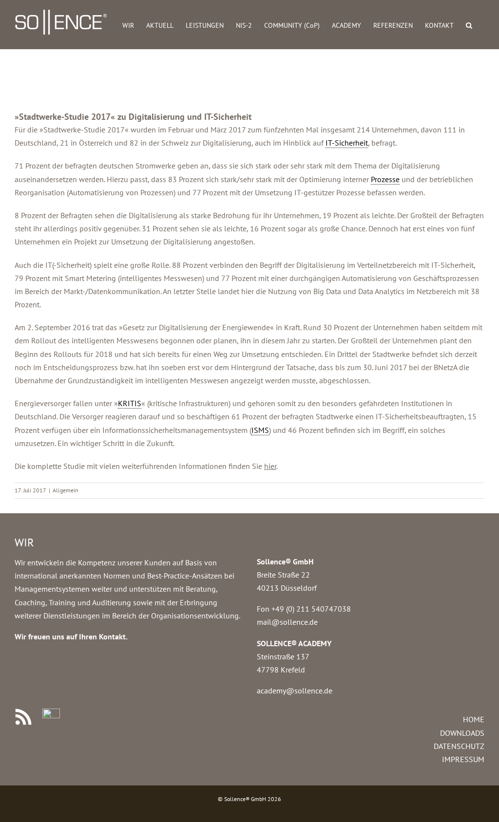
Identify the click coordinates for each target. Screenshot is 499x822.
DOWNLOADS (462, 733)
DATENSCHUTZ (459, 746)
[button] (469, 24)
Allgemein (65, 490)
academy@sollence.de (294, 690)
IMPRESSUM (463, 759)
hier (270, 466)
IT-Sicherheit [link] (347, 143)
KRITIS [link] (129, 403)
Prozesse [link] (385, 179)
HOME (473, 719)
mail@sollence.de (287, 622)
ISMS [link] (260, 430)
